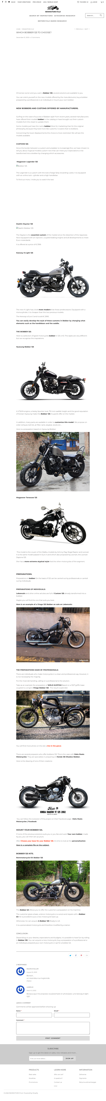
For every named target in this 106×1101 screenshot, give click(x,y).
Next (86, 29)
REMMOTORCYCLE (16, 1093)
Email (56, 1011)
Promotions (33, 1082)
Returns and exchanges (87, 1082)
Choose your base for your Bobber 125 (37, 841)
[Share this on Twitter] (70, 955)
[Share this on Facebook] (76, 955)
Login (95, 2)
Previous (79, 29)
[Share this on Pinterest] (81, 955)
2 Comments (35, 37)
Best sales (32, 1074)
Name (19, 1011)
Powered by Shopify (31, 1093)
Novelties (32, 1078)
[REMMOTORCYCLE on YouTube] (9, 2)
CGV (55, 1086)
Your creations (24, 2)
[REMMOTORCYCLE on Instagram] (6, 2)
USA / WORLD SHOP (50, 2)
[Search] (101, 15)
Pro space (37, 2)
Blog (13, 2)
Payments (82, 1078)
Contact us (58, 1082)
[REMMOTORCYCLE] (53, 9)
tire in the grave (54, 746)
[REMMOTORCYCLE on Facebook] (2, 2)
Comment (20, 1020)
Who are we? (58, 1074)
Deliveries (82, 1074)
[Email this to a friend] (87, 955)
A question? (58, 1078)
